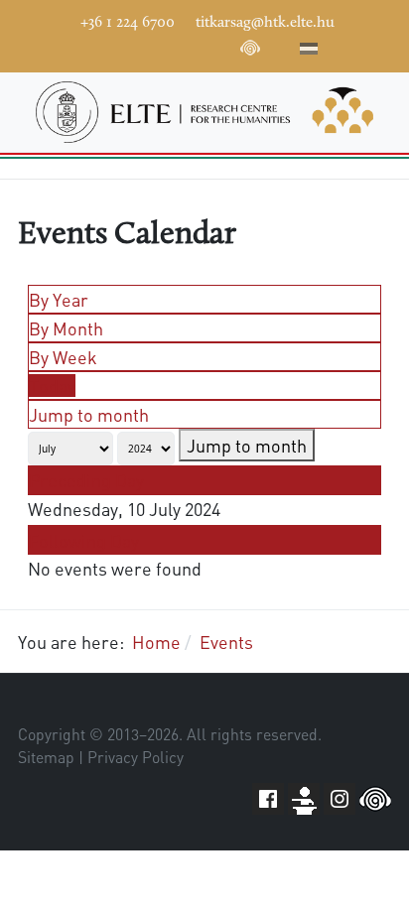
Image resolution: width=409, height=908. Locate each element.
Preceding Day (86, 479)
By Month (66, 328)
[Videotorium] (131, 46)
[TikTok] (220, 46)
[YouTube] (161, 46)
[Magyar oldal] (309, 52)
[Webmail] (280, 46)
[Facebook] (101, 46)
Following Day (84, 540)
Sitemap (46, 757)
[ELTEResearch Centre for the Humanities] (204, 112)
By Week (63, 356)
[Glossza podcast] (250, 52)
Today (52, 385)
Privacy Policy (135, 757)
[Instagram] (191, 46)
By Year (58, 299)
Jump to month (89, 414)
